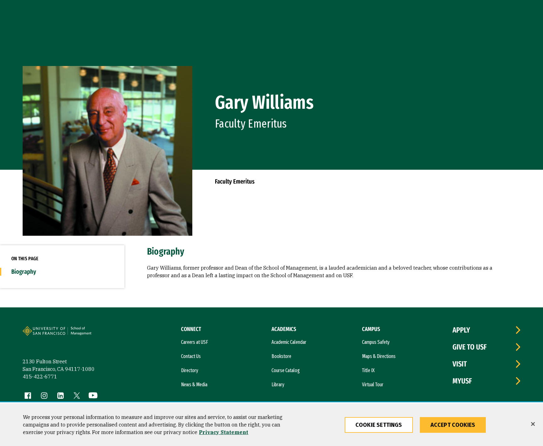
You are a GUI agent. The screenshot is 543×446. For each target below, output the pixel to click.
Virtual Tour (372, 385)
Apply (461, 330)
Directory (189, 370)
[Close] (533, 424)
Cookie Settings (378, 424)
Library (278, 385)
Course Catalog (286, 370)
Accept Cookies (453, 424)
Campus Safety (376, 342)
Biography (23, 271)
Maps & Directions (379, 356)
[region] (271, 424)
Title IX (368, 370)
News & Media (194, 385)
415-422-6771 (40, 376)
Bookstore (281, 356)
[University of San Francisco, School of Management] (90, 333)
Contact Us (191, 356)
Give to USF (469, 347)
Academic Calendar (289, 342)
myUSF (462, 381)
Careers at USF (194, 342)
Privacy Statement (223, 432)
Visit (459, 364)
